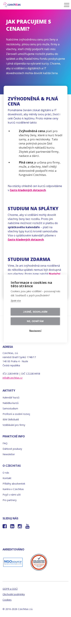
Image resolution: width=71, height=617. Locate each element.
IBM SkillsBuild (11, 419)
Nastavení (35, 330)
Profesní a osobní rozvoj (16, 414)
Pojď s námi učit (12, 494)
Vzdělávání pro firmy (14, 425)
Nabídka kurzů (11, 403)
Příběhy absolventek (14, 483)
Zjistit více (16, 300)
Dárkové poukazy (12, 448)
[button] (65, 4)
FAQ (5, 443)
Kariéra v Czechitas (13, 489)
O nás (6, 472)
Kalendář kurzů (11, 397)
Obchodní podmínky (14, 594)
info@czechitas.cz (12, 377)
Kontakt (7, 478)
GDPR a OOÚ (10, 588)
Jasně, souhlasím (35, 312)
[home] (31, 4)
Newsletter (9, 454)
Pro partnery (10, 500)
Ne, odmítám (35, 321)
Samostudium (10, 408)
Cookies (7, 599)
